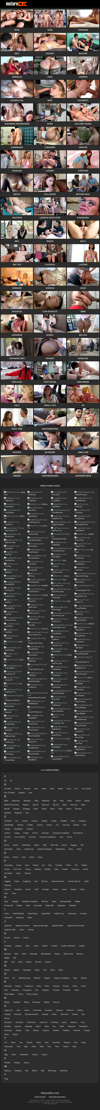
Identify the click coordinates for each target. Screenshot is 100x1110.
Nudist (37, 970)
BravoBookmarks (34, 540)
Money (28, 962)
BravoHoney (9, 706)
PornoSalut (79, 690)
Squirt (62, 1026)
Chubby (30, 825)
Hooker (19, 905)
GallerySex (9, 501)
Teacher (29, 1042)
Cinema (40, 825)
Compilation (18, 829)
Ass (76, 789)
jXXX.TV (55, 717)
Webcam (7, 1071)
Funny (18, 873)
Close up (65, 825)
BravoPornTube (58, 592)
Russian (56, 1002)
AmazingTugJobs (81, 654)
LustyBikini (56, 501)
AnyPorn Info (33, 619)
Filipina (84, 865)
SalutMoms (56, 507)
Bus (27, 813)
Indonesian (72, 914)
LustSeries (9, 626)
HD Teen (45, 901)
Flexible (47, 869)
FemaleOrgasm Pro (82, 590)
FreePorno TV (10, 692)
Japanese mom (57, 926)
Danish (15, 845)
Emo (24, 857)
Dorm (19, 849)
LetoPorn (55, 566)
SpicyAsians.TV (11, 530)
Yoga (6, 1079)
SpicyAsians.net (58, 615)
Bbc (54, 801)
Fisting (27, 869)
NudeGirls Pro (57, 519)
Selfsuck (70, 1010)
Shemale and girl (31, 1014)
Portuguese (27, 990)
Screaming (37, 1010)
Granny (55, 889)
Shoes (54, 1014)
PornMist (31, 625)
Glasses (7, 889)
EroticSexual (33, 730)
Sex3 (64, 560)
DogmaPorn (79, 630)
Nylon (61, 970)
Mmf (13, 962)
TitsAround (56, 598)
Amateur (27, 789)
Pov (36, 990)
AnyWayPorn (10, 560)
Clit (57, 825)
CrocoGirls (32, 564)
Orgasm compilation (61, 978)
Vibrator (7, 1063)
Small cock (31, 1022)
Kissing (7, 938)
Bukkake (7, 813)
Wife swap (52, 1071)
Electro (15, 857)
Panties (18, 986)
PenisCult (32, 495)
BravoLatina (32, 546)
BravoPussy (56, 735)
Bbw (62, 801)
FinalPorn (55, 639)
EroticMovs (56, 557)
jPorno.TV (79, 602)
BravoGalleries (33, 558)
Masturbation (46, 954)
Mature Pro (32, 742)
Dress (71, 849)
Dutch (79, 849)
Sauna (26, 1010)
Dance (6, 845)
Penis (47, 986)
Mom (20, 962)
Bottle (44, 809)
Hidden (77, 901)
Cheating (82, 821)
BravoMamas (80, 636)
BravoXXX (56, 495)
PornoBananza (57, 513)
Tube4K (91, 534)
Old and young (24, 978)
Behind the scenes (11, 805)
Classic (49, 825)
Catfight (44, 821)
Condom (30, 829)
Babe (6, 801)
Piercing (56, 986)
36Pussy (31, 576)
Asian (69, 789)
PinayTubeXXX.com (36, 669)
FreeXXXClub (33, 592)
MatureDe (8, 730)
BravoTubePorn (58, 711)
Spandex (7, 1026)
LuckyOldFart (57, 759)
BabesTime (32, 607)
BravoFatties (9, 650)
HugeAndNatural (58, 693)
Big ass (26, 805)
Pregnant (45, 990)
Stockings (8, 1030)
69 (5, 781)
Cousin (35, 833)
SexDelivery (79, 564)
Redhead (16, 1002)
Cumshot (32, 837)
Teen (46, 1042)
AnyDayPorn (9, 608)
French (85, 869)
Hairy (6, 901)
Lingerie (82, 946)
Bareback (27, 801)
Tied (18, 1046)
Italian (29, 918)
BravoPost (32, 510)
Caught (53, 821)
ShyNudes (79, 684)
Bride (61, 809)
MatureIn (8, 712)
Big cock (45, 805)
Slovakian (8, 1022)
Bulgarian (18, 813)
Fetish (68, 865)
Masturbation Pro (81, 524)
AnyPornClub (33, 534)
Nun (44, 970)
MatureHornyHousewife (37, 698)
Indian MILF (45, 914)
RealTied (8, 554)
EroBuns (8, 656)
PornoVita (79, 570)
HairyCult (8, 718)
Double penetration (45, 849)
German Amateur (57, 881)
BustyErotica (10, 724)
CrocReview (56, 669)
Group (82, 889)
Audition (22, 793)
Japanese (8, 926)
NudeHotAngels (34, 681)
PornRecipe (56, 687)
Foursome (75, 869)
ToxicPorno (79, 558)
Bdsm (69, 801)
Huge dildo (50, 905)
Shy (83, 1014)
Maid (16, 954)
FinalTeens (32, 687)
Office (6, 978)
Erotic (32, 857)
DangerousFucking (35, 643)
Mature (57, 954)
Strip (27, 1030)
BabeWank (32, 760)
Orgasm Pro (79, 546)
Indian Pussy (59, 914)
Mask (24, 954)
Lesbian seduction (68, 946)
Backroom (16, 801)
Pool (6, 990)
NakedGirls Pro (81, 596)
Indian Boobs (33, 914)
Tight (26, 1046)
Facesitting (8, 865)
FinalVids (8, 632)
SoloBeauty (56, 705)
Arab (52, 789)
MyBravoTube (10, 542)
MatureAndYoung (81, 576)
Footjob (65, 869)
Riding (26, 1002)
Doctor (64, 845)
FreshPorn (9, 524)
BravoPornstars (81, 674)
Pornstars (15, 990)
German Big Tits (74, 881)
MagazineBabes (58, 524)
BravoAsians (80, 755)
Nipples (16, 970)
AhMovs (45, 504)
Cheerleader (8, 825)
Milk (5, 962)
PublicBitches (80, 501)
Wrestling (63, 1071)
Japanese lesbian (22, 926)
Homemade (8, 905)
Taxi (21, 1042)
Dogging (74, 845)
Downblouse (60, 849)
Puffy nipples (9, 994)
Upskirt (44, 1055)
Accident (7, 789)
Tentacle (67, 1042)
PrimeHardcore (80, 719)
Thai (75, 1042)
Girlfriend (7, 885)
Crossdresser (78, 833)
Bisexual (74, 805)
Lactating (7, 946)
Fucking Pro (9, 590)
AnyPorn (8, 602)
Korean (26, 938)
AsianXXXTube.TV (82, 662)
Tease (38, 1042)
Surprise (46, 1030)
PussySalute (9, 760)
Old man (37, 978)
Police (75, 986)
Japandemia (79, 530)
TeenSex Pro (10, 596)
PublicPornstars (81, 495)
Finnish (7, 869)
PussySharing (80, 608)
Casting (34, 821)
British (68, 809)
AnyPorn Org (57, 663)
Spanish (18, 1026)
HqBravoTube (10, 736)
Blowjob (16, 809)
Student (36, 1030)
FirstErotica (79, 642)
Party (39, 986)
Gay (36, 881)
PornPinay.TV (10, 674)
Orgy (75, 978)
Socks (64, 1022)
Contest (7, 833)
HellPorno (32, 661)
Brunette (78, 809)
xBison (66, 576)
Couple (26, 833)
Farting (35, 865)
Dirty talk (54, 845)
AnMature (32, 675)
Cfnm (73, 821)
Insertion (83, 914)
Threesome (8, 1046)
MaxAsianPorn (80, 620)
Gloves (28, 889)
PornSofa (8, 638)
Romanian (36, 1002)
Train (57, 1046)
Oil (14, 978)
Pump (20, 994)
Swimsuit (76, 1030)
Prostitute (66, 990)
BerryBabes (56, 651)
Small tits (43, 1022)
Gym (6, 893)
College (7, 829)
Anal (36, 789)
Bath (36, 801)
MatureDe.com (17, 4)
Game (16, 881)
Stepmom (71, 1026)
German (45, 881)
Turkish (65, 1046)
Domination (8, 849)
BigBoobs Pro (80, 668)
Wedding (18, 1071)
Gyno (14, 893)
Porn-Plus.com (57, 586)
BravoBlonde (33, 649)
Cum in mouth (19, 837)
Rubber (46, 1002)
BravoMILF (9, 548)
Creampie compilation (61, 833)
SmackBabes (10, 578)
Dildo (45, 845)
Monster (38, 962)
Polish (83, 986)
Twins (74, 1046)
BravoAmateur (33, 754)
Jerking (30, 930)
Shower (75, 1014)
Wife (42, 1071)
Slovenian (19, 1022)
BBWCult (8, 572)
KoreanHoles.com (58, 627)
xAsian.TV (9, 680)
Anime (44, 789)
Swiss (6, 1034)
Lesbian (54, 946)
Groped (73, 889)
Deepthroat (26, 845)
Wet (26, 1071)
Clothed (76, 825)
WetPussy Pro (33, 613)
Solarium (73, 1022)
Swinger (87, 1030)
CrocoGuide (9, 513)
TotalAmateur (33, 552)
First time (17, 869)
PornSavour (9, 742)
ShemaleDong (80, 708)
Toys (49, 1046)
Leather (45, 946)
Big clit (35, 805)
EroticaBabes (10, 668)
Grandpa (45, 889)
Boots (36, 809)
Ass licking (86, 789)
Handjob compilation (30, 901)
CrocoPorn (79, 731)
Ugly (6, 1055)
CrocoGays (9, 754)
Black (83, 805)
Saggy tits (8, 1010)
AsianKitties (79, 519)
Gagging (7, 881)
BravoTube (79, 540)
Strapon (19, 1030)
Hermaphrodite (65, 901)
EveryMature (56, 633)
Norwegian (27, 970)
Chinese (20, 825)
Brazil (52, 809)
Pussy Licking (32, 994)
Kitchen (17, 938)
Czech (69, 837)
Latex (27, 946)
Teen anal (56, 1042)
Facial (19, 865)
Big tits (56, 805)
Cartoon (25, 821)
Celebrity (63, 821)
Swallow (56, 1030)
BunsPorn (79, 614)
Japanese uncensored (75, 926)
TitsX (64, 580)
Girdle (86, 881)
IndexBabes (56, 747)
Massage (33, 954)
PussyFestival (80, 725)
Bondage (26, 809)
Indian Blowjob (18, 914)
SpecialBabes (80, 713)
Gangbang (27, 881)
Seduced (59, 1010)
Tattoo (13, 1042)
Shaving (7, 1014)
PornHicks (79, 513)
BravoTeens (79, 582)
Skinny (7, 1018)
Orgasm (47, 978)
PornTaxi (78, 743)
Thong (83, 1042)
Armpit (60, 789)
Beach (78, 801)
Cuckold (7, 837)
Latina (35, 946)
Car (16, 821)
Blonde (7, 809)
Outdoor (84, 978)
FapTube (8, 614)
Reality (7, 1002)
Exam (40, 857)
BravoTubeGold (34, 736)
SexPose (78, 507)
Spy (54, 1026)
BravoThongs (80, 702)
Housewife (38, 905)
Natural (7, 970)
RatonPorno (32, 516)
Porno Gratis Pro (34, 635)
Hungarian (61, 905)
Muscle (48, 962)
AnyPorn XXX (57, 572)
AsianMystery (33, 748)
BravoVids (56, 699)
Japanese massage (40, 926)
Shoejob (45, 1014)
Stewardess (83, 1026)
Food (56, 869)
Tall (5, 1042)
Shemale (17, 1014)
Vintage (17, 1063)
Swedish (66, 1030)
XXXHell (45, 595)
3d (11, 781)
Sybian (15, 1034)
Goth (36, 889)
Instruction (8, 918)
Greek (64, 889)
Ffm (76, 865)
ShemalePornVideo (59, 539)
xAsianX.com (57, 645)
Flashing (37, 869)
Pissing (66, 986)
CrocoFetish (32, 655)
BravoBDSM (9, 584)
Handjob (15, 901)
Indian (6, 914)
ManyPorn (32, 601)
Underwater (24, 1055)
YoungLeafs (32, 570)
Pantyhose (29, 986)
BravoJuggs (56, 609)
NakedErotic (9, 536)
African (17, 789)
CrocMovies (79, 696)
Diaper (36, 845)
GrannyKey (9, 507)
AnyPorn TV (56, 621)
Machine (7, 954)
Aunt (30, 793)
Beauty (87, 801)
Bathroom (45, 801)
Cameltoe (7, 821)
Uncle (14, 1055)
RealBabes (56, 545)
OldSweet (79, 648)
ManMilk (45, 586)
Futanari (28, 873)
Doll (82, 845)
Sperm (38, 1026)
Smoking (54, 1022)
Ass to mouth (9, 793)
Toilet (42, 1046)
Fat (43, 865)
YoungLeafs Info (58, 723)
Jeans (21, 930)
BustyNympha (33, 582)
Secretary (48, 1010)
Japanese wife (9, 930)
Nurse (52, 970)
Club (84, 825)
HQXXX (91, 624)
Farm (27, 865)
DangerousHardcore (12, 700)
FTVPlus (8, 566)
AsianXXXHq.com (35, 712)
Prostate (56, 990)
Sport (47, 1026)
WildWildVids (33, 704)
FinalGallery (56, 675)
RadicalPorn (56, 729)
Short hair (64, 1014)
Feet (50, 865)
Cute (61, 837)
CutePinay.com (34, 522)
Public (76, 990)
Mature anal (68, 954)
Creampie (45, 833)
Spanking (28, 1026)
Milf (14, 958)
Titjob (34, 1046)
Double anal (29, 849)
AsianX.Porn (33, 724)
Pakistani (7, 986)
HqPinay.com (57, 530)
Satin (18, 1010)
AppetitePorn (80, 749)
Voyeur (26, 1063)
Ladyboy (18, 946)
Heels (54, 901)
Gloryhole (18, 889)
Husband (72, 905)
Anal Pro (45, 629)
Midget (6, 958)
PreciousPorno (10, 620)
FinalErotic (32, 501)
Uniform (35, 1055)
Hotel (28, 905)
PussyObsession (58, 551)
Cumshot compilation (48, 837)
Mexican (80, 954)
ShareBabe (32, 718)
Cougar (16, 833)
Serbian (80, 1010)
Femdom (59, 865)
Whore (34, 1071)
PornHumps (56, 681)
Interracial (20, 918)
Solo (82, 1022)
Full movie (8, 873)
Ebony (6, 857)
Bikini (65, 805)
